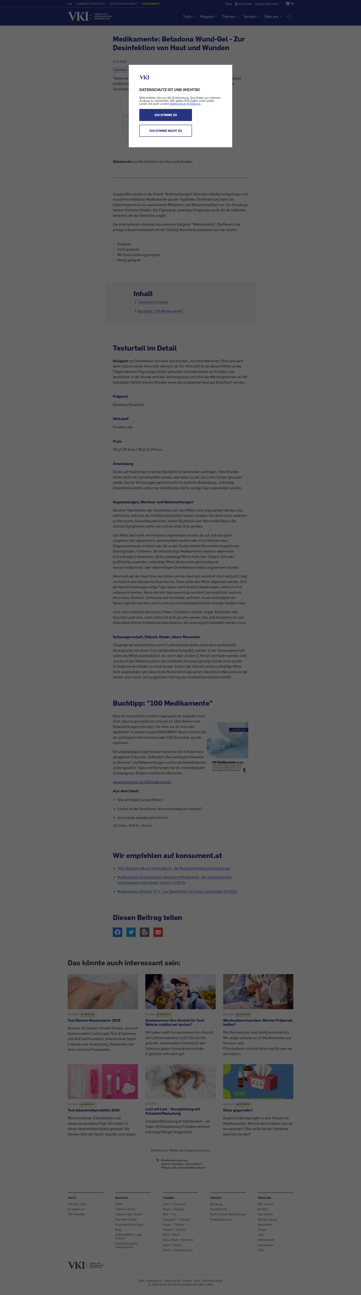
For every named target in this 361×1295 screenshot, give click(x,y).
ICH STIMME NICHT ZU (165, 131)
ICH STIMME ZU (166, 115)
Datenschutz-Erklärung (185, 104)
